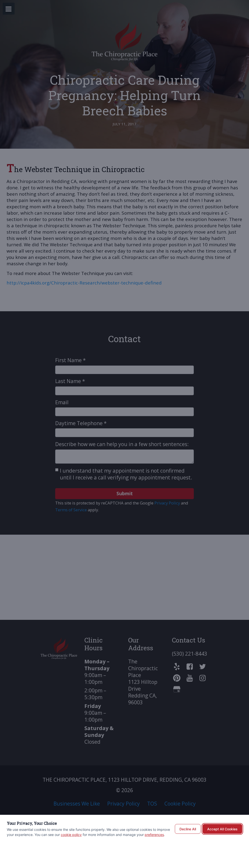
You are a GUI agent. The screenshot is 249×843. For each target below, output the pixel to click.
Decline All (187, 829)
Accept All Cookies (222, 829)
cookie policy (71, 835)
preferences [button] (154, 835)
